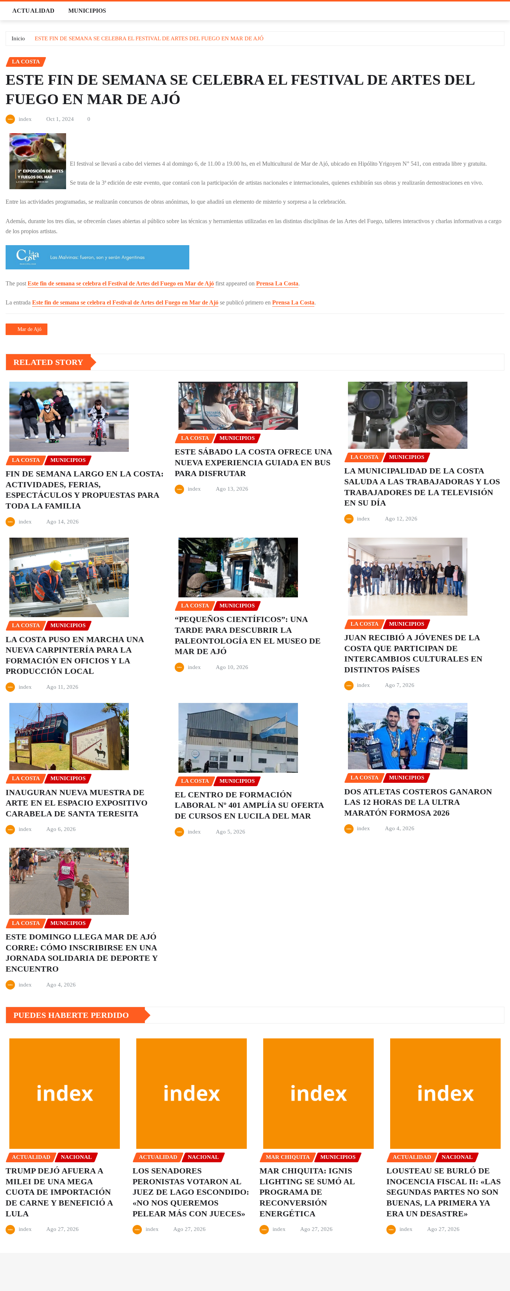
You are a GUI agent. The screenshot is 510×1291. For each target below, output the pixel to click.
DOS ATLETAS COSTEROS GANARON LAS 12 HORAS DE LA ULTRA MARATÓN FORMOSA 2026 (418, 802)
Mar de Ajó (29, 329)
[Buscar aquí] (502, 10)
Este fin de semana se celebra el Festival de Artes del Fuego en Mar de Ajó (121, 283)
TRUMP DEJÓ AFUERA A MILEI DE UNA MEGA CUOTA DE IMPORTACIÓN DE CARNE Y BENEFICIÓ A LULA (59, 1192)
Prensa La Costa (277, 283)
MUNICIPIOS (87, 10)
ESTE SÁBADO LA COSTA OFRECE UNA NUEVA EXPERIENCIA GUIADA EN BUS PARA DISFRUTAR (253, 462)
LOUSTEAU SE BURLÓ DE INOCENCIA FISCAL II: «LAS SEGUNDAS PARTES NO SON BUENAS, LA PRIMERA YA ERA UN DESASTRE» (443, 1192)
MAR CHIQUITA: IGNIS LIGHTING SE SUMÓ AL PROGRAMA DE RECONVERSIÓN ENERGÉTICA (307, 1192)
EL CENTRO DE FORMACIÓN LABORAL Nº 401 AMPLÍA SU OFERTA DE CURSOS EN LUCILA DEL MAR (249, 805)
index (25, 119)
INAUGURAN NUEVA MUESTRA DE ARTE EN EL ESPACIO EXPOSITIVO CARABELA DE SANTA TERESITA (76, 803)
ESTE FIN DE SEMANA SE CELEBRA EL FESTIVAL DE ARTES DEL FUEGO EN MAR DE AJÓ (149, 38)
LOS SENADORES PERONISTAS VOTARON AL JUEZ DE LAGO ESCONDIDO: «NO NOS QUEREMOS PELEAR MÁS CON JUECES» (191, 1192)
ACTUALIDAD (33, 10)
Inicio (18, 38)
